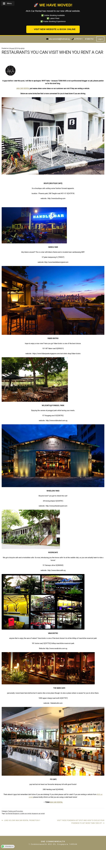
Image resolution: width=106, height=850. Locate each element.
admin (22, 48)
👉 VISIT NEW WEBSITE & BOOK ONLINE (53, 29)
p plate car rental (25, 813)
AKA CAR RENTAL (22, 88)
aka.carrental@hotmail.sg (59, 39)
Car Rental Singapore (12, 813)
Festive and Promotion (15, 811)
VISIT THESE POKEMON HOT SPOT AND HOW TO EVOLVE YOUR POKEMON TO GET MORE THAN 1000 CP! (80, 821)
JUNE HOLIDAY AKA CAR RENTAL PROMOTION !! (22, 820)
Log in (100, 39)
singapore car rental (38, 813)
